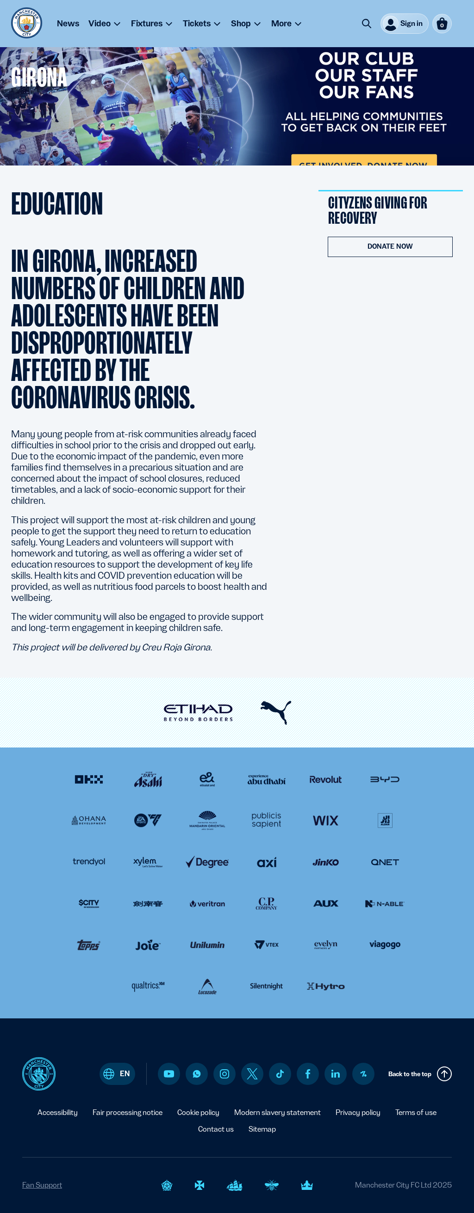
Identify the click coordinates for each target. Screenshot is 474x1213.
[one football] (363, 1074)
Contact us (216, 1129)
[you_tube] (169, 1074)
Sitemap (262, 1129)
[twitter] (252, 1073)
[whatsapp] (196, 1073)
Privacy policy (358, 1112)
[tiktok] (280, 1073)
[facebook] (308, 1073)
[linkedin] (335, 1074)
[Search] (366, 23)
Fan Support (42, 1185)
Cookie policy (198, 1112)
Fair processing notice (127, 1112)
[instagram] (224, 1073)
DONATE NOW (390, 246)
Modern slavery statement (277, 1112)
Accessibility (57, 1112)
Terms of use (416, 1112)
